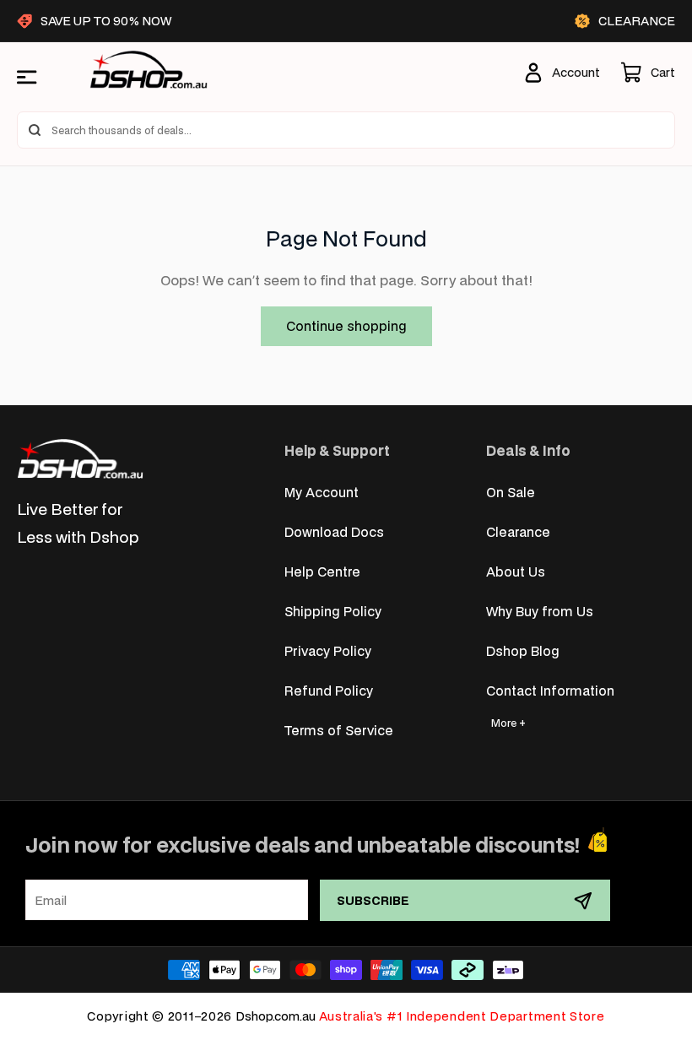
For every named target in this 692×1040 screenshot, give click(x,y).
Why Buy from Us (539, 611)
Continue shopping (346, 325)
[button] (647, 72)
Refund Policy (328, 690)
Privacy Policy (327, 650)
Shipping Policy (332, 611)
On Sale (510, 492)
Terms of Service (338, 730)
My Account (321, 492)
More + (508, 723)
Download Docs (334, 531)
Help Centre (322, 571)
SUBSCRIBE (373, 900)
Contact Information (550, 690)
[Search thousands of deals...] (34, 130)
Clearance (518, 531)
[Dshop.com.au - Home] (80, 459)
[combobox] (346, 130)
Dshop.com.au (275, 1016)
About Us (515, 571)
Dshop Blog (523, 650)
